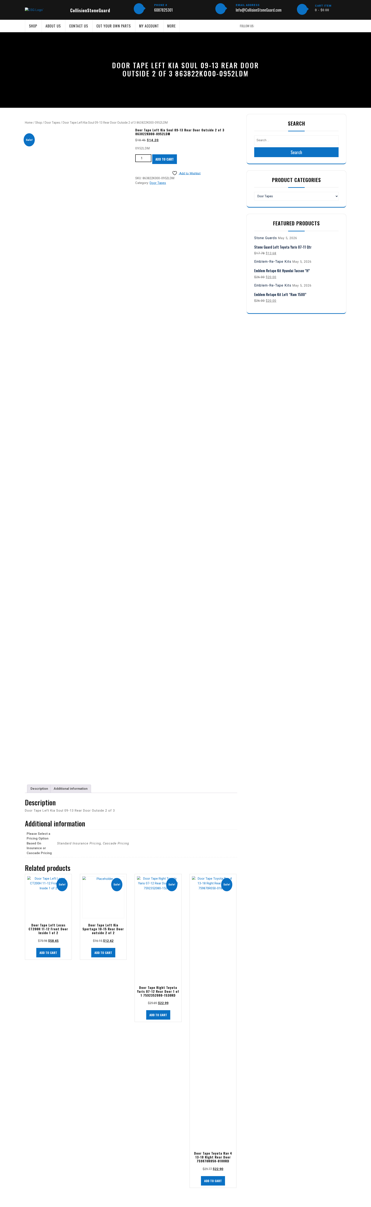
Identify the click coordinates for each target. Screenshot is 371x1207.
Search (296, 152)
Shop (33, 26)
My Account (149, 26)
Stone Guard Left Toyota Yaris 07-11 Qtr (283, 247)
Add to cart (164, 159)
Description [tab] (39, 789)
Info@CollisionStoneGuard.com (258, 10)
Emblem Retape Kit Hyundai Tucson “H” (282, 270)
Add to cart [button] (48, 952)
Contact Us (78, 26)
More (171, 26)
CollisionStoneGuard (90, 10)
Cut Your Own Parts (113, 26)
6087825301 (163, 10)
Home (29, 122)
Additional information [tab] (71, 789)
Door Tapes (52, 122)
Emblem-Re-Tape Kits (272, 262)
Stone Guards (265, 238)
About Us (53, 26)
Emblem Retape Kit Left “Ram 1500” (280, 294)
